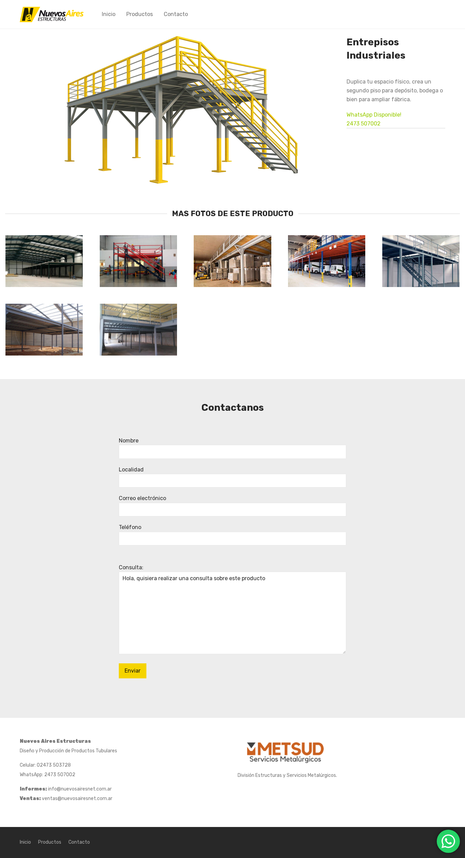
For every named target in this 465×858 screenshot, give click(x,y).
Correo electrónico (142, 498)
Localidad (131, 469)
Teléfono (130, 527)
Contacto (176, 14)
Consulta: (131, 567)
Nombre (129, 440)
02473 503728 (54, 765)
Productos (139, 14)
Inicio (108, 14)
